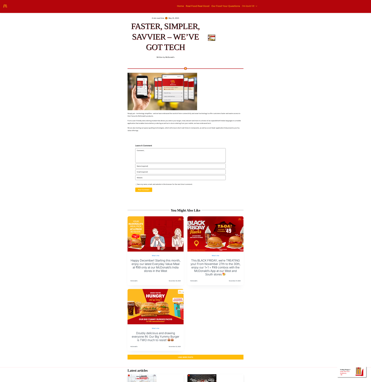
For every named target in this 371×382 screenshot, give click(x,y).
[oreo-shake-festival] (201, 375)
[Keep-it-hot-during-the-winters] (142, 375)
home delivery (150, 123)
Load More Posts (185, 357)
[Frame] (5, 5)
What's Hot (155, 255)
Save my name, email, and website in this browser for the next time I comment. (165, 184)
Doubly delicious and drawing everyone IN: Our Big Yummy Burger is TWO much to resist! (155, 336)
